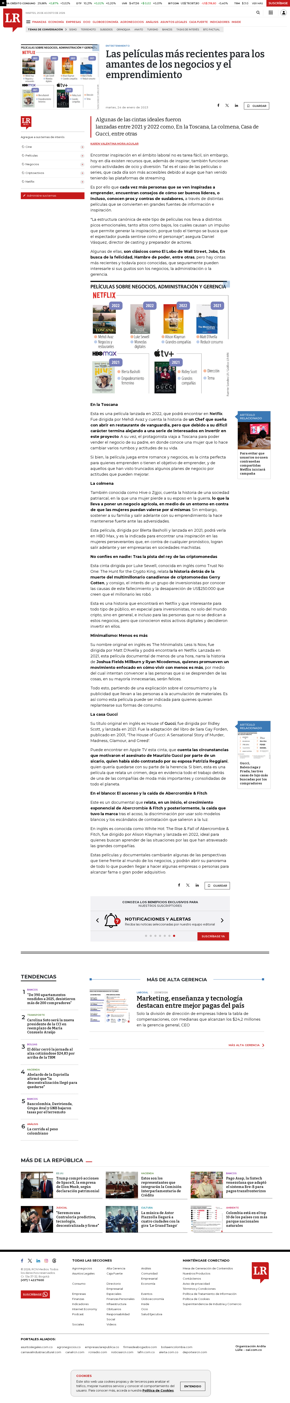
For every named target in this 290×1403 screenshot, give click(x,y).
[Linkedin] (236, 106)
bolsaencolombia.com (176, 1347)
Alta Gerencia (116, 1268)
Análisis (32, 1124)
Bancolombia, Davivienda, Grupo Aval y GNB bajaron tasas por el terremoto (50, 1108)
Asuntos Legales (83, 1273)
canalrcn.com (74, 1352)
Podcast (78, 1314)
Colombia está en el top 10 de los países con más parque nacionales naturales (246, 1219)
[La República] (12, 20)
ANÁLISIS (152, 22)
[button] (96, 921)
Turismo (152, 29)
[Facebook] (218, 106)
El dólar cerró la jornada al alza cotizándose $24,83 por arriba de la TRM (51, 1053)
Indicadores (80, 1304)
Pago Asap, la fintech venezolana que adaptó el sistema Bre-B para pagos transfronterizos (246, 1184)
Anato (138, 29)
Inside (145, 1304)
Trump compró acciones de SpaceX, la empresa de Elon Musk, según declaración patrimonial (77, 1184)
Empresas (79, 1293)
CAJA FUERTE (198, 22)
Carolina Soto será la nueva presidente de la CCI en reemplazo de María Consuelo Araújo (50, 1026)
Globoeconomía (152, 1299)
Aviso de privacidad (196, 1283)
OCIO (86, 22)
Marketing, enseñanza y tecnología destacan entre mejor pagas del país (190, 1002)
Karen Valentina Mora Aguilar (114, 143)
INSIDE (236, 22)
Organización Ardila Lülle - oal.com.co (250, 1347)
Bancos (167, 29)
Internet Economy (84, 1309)
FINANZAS (39, 22)
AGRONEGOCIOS (132, 22)
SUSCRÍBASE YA (213, 936)
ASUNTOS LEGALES (173, 22)
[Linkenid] (40, 1261)
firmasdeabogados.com (140, 1347)
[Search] (258, 13)
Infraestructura (116, 1304)
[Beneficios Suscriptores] (270, 12)
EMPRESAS (73, 22)
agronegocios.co (69, 1347)
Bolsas (32, 1044)
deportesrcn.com (195, 1352)
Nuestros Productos (196, 1273)
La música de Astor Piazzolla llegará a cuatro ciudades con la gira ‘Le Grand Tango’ (160, 1219)
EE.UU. (60, 1173)
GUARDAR (259, 106)
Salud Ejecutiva (151, 1314)
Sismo (73, 29)
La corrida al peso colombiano (42, 1131)
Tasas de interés (187, 29)
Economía (148, 1283)
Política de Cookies (158, 1390)
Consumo (79, 1283)
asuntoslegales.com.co (37, 1347)
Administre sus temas (41, 195)
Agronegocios (82, 1268)
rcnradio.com (98, 1352)
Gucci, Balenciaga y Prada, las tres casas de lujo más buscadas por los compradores (254, 773)
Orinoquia (123, 29)
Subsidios (106, 29)
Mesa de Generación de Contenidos (208, 1268)
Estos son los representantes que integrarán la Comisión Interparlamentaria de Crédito (161, 1186)
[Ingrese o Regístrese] (283, 13)
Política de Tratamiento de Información (210, 1293)
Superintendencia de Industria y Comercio (212, 1304)
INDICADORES (219, 22)
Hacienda (33, 1069)
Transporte (36, 1014)
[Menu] (29, 22)
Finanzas (78, 1299)
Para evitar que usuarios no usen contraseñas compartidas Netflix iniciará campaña (254, 463)
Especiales (114, 1293)
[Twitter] (227, 106)
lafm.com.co (146, 1352)
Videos (111, 1324)
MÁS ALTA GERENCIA (244, 1045)
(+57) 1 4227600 (32, 1280)
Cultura (147, 1207)
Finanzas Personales (120, 1299)
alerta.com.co (168, 1352)
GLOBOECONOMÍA (105, 22)
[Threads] (56, 1261)
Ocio (144, 1309)
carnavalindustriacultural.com (41, 1352)
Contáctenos (192, 1278)
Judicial (61, 1207)
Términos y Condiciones (199, 1288)
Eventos (146, 1293)
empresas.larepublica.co (102, 1347)
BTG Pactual (211, 29)
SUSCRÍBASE (278, 3)
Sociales (78, 1324)
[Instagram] (47, 1261)
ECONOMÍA (56, 22)
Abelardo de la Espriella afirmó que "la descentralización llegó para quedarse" (52, 1081)
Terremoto (88, 29)
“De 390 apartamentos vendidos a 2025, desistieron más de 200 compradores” (51, 999)
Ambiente (232, 1207)
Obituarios (114, 1309)
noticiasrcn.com (122, 1352)
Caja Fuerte (115, 1273)
